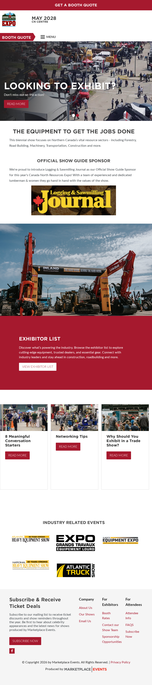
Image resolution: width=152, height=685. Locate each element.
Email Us (85, 621)
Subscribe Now (25, 641)
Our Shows (87, 614)
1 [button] (73, 115)
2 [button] (77, 115)
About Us (85, 607)
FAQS (129, 625)
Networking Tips (72, 436)
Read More (16, 104)
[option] (76, 81)
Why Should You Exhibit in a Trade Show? (123, 440)
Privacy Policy (120, 662)
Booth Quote (16, 37)
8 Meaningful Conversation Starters (18, 440)
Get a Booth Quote (76, 5)
